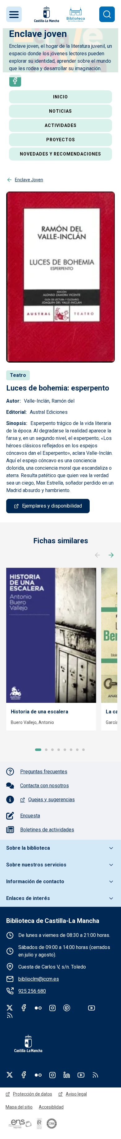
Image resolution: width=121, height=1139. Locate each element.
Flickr (38, 1007)
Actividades (61, 125)
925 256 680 (32, 991)
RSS (95, 1074)
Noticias (60, 111)
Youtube (91, 1007)
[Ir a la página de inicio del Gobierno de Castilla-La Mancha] (46, 14)
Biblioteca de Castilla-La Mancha (52, 920)
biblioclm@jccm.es (38, 979)
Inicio (60, 96)
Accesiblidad (51, 1107)
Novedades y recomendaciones (60, 153)
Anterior (97, 555)
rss (9, 1015)
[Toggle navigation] (14, 14)
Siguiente (111, 555)
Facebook (16, 80)
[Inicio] (75, 14)
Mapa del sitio (19, 1107)
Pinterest (67, 1007)
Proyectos (60, 139)
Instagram (52, 1007)
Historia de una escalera (39, 712)
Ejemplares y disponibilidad (52, 506)
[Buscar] (107, 14)
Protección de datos (32, 1094)
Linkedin (67, 1074)
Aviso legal (76, 1094)
